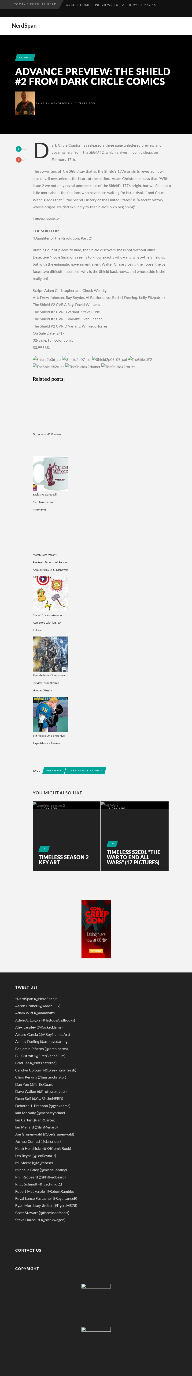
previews (54, 771)
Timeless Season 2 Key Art (64, 860)
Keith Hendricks (55, 103)
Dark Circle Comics (85, 771)
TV (44, 849)
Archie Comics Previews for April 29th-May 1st (112, 4)
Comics (25, 58)
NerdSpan (24, 26)
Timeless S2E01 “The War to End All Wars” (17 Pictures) (133, 857)
